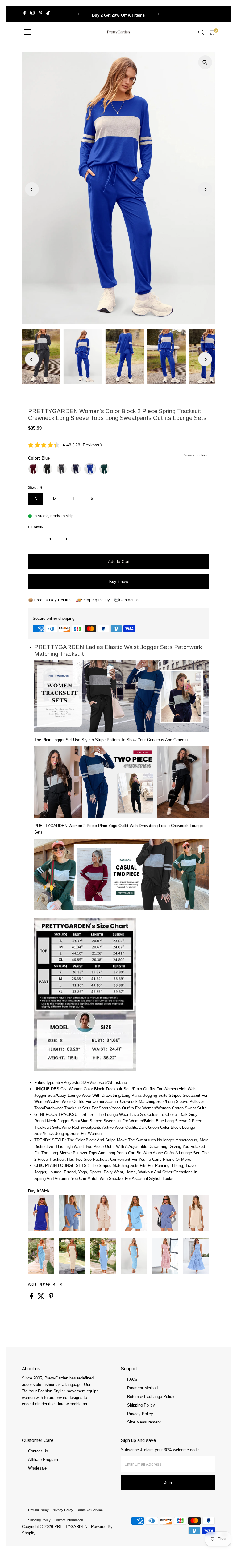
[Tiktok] (48, 13)
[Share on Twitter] (41, 1297)
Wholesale (37, 1468)
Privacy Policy (140, 1413)
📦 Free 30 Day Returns (50, 600)
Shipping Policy (141, 1405)
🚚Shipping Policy (93, 600)
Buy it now (118, 581)
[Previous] (78, 14)
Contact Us (38, 1451)
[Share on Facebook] (32, 1297)
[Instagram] (32, 13)
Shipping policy (39, 1520)
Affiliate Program (43, 1459)
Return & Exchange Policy (150, 1396)
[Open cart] (212, 32)
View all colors (195, 455)
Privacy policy (62, 1510)
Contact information (68, 1520)
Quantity (35, 527)
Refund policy (38, 1510)
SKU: (32, 1285)
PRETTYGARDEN (70, 1526)
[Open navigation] (27, 32)
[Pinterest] (40, 13)
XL (93, 499)
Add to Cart (118, 561)
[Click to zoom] (205, 62)
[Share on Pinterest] (51, 1297)
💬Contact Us (126, 600)
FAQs (132, 1379)
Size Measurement (144, 1422)
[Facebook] (24, 13)
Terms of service (89, 1510)
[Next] (159, 14)
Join (168, 1482)
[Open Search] (201, 32)
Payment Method (142, 1388)
